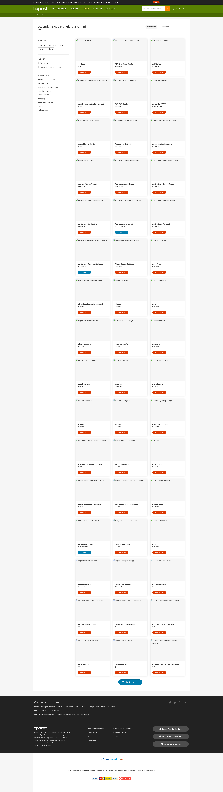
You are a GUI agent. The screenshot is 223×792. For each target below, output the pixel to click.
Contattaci (92, 741)
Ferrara (42, 49)
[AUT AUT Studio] (130, 90)
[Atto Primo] (168, 450)
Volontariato (43, 110)
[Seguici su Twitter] (175, 703)
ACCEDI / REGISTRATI (182, 9)
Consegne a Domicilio (46, 79)
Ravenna (42, 45)
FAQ (116, 737)
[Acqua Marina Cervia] (93, 130)
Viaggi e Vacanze (44, 91)
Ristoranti (97, 9)
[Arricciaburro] (168, 370)
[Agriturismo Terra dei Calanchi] (93, 250)
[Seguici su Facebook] (171, 703)
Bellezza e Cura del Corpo (48, 87)
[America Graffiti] (130, 330)
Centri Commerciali (45, 102)
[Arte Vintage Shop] (168, 410)
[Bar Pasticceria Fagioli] (93, 610)
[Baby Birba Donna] (130, 530)
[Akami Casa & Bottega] (130, 250)
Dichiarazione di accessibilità (145, 771)
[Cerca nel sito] (167, 8)
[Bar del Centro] (130, 650)
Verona (79, 714)
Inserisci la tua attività (122, 729)
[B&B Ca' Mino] (168, 490)
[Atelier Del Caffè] (130, 450)
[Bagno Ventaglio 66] (130, 570)
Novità (86, 9)
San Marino (111, 707)
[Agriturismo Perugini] (168, 210)
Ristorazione (43, 83)
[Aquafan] (130, 370)
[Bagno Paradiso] (93, 570)
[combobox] (172, 26)
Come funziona (94, 733)
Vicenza (86, 714)
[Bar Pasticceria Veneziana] (168, 610)
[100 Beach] (93, 50)
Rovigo (58, 714)
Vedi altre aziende (131, 682)
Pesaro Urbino (54, 710)
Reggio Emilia (94, 707)
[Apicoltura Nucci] (93, 370)
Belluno (44, 714)
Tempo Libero (43, 95)
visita (121, 232)
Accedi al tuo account (96, 729)
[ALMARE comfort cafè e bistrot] (93, 90)
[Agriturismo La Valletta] (130, 210)
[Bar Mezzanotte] (168, 570)
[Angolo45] (168, 330)
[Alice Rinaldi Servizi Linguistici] (93, 290)
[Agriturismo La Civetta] (93, 210)
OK (156, 2)
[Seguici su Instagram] (186, 703)
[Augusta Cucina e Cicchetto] (93, 490)
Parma (76, 707)
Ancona (44, 710)
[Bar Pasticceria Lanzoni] (130, 610)
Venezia (72, 714)
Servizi (40, 106)
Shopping (41, 98)
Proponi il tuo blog (121, 733)
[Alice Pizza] (168, 250)
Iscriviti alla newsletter (172, 744)
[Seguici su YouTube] (181, 703)
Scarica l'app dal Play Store (172, 729)
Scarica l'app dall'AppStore (172, 736)
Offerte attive (46, 63)
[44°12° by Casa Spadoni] (130, 50)
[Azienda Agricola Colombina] (130, 490)
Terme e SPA (110, 9)
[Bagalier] (168, 530)
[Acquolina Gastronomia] (168, 130)
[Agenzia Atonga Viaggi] (93, 170)
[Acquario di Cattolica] (130, 130)
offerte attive (84, 72)
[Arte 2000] (130, 410)
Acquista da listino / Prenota (51, 67)
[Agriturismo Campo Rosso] (168, 170)
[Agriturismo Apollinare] (130, 170)
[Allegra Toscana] (93, 330)
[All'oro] (168, 290)
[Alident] (130, 290)
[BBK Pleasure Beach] (93, 530)
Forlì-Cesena (52, 45)
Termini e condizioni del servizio (124, 771)
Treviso (65, 714)
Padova (51, 714)
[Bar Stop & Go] (93, 650)
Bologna (50, 49)
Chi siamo (91, 737)
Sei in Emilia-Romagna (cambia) (49, 15)
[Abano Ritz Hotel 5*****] (168, 90)
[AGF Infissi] (168, 50)
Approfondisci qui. (114, 2)
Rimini (62, 45)
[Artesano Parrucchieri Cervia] (93, 450)
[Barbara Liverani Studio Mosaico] (168, 650)
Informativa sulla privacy (104, 771)
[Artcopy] (93, 410)
